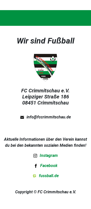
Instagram (49, 155)
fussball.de (49, 175)
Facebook (48, 165)
